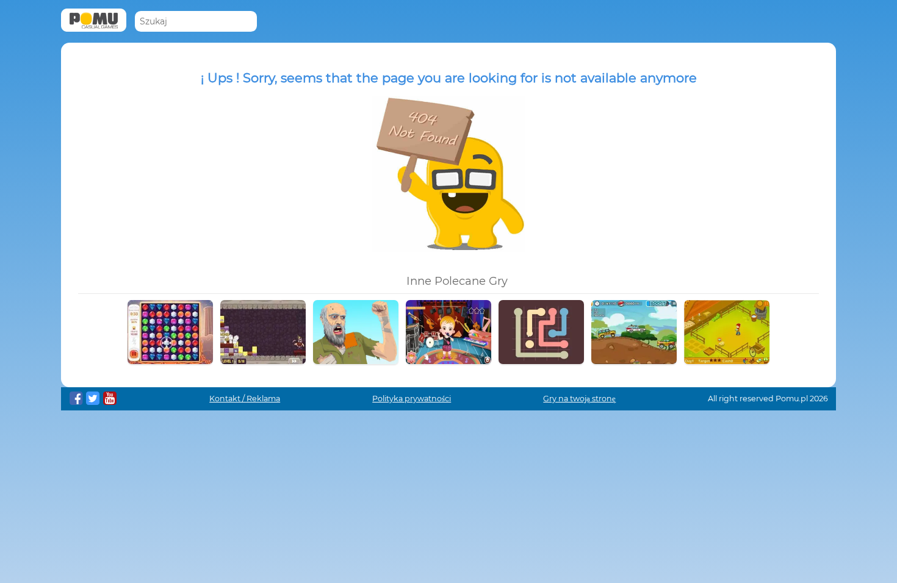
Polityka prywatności (411, 398)
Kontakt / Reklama (244, 398)
